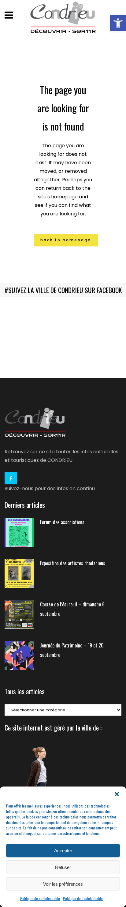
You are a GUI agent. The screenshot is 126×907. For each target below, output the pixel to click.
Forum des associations (62, 522)
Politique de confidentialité (40, 898)
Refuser (63, 867)
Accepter (63, 850)
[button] (118, 23)
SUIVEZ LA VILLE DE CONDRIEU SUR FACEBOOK (65, 290)
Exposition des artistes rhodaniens (72, 563)
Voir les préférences (63, 884)
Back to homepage (65, 239)
